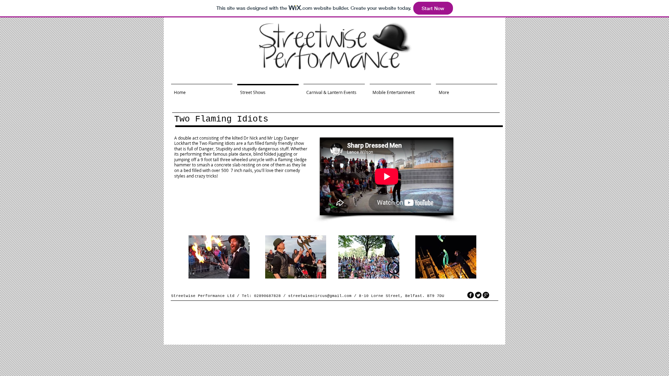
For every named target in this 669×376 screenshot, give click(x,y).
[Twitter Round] (478, 295)
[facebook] (470, 295)
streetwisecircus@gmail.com (320, 296)
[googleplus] (486, 295)
